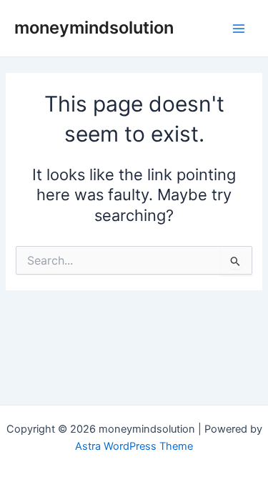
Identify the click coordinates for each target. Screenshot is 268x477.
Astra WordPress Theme (134, 446)
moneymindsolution (94, 27)
